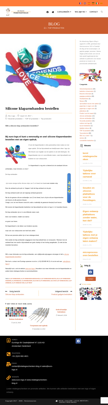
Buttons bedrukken (16, 319)
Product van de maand (86, 113)
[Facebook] (90, 272)
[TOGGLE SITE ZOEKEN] (101, 12)
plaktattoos (83, 111)
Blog (61, 401)
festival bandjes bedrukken (61, 311)
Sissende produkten (15, 119)
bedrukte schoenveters (87, 91)
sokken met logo (85, 123)
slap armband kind (18, 282)
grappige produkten (85, 96)
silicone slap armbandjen (59, 280)
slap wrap (28, 282)
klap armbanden (14, 278)
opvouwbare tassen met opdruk (89, 103)
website (15, 377)
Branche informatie (85, 94)
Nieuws (82, 101)
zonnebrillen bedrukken (87, 140)
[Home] (45, 28)
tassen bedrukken (85, 126)
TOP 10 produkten (31, 119)
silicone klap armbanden (41, 280)
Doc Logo (11, 116)
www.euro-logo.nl (30, 268)
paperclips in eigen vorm (87, 106)
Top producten (56, 28)
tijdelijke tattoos (84, 128)
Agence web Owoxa (68, 402)
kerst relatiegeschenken (90, 156)
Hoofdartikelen (84, 98)
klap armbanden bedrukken (30, 278)
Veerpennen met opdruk (38, 325)
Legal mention (81, 401)
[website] (8, 378)
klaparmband (16, 280)
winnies (82, 138)
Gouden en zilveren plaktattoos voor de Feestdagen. (89, 194)
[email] (8, 364)
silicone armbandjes (86, 116)
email (14, 363)
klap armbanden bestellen (49, 278)
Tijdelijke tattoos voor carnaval (89, 173)
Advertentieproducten (86, 89)
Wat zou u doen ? (85, 135)
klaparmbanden (27, 280)
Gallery (69, 401)
